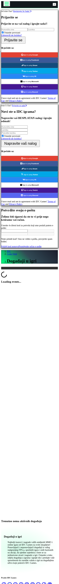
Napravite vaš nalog (20, 143)
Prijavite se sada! (19, 105)
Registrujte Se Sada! (21, 11)
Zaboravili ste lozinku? (11, 35)
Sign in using (30, 55)
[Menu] (6, 3)
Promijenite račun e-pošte (30, 246)
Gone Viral (12, 254)
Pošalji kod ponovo (10, 246)
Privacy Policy (15, 100)
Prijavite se (13, 40)
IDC (9, 251)
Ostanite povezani (12, 32)
